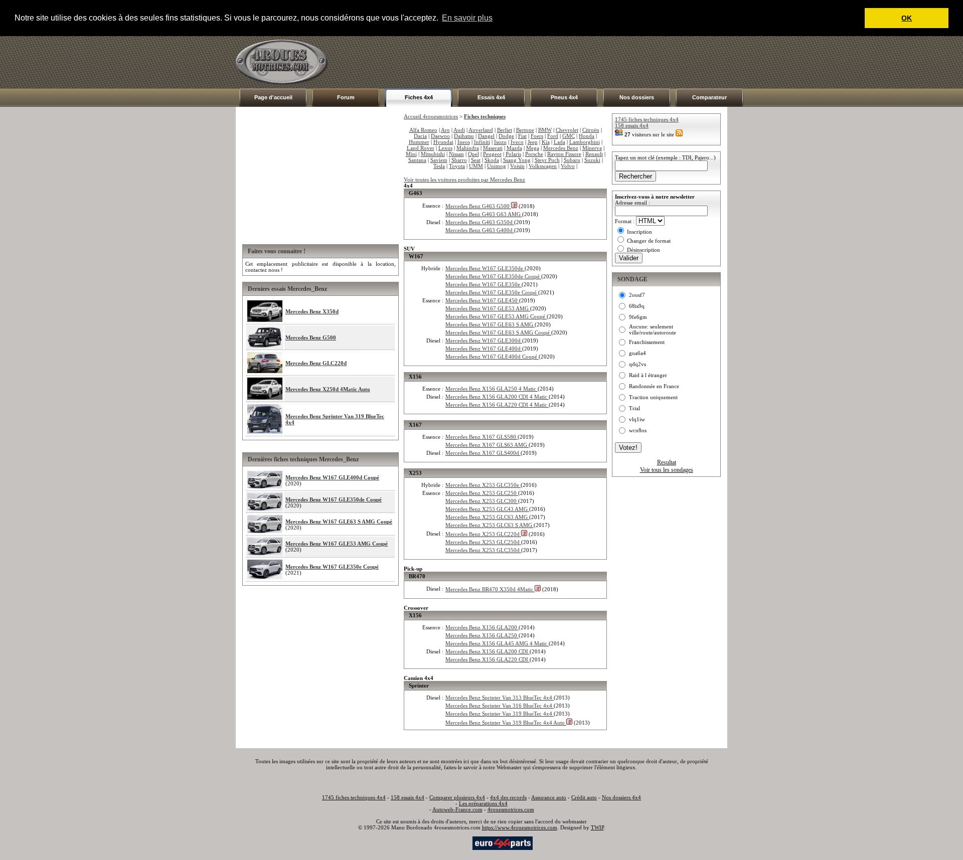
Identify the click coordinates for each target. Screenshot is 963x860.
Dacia (420, 136)
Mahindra (467, 148)
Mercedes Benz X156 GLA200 (482, 627)
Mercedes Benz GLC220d (316, 363)
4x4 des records (508, 797)
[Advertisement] (544, 62)
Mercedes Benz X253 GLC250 (481, 493)
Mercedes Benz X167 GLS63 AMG (487, 445)
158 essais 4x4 (632, 125)
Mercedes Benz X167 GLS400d (483, 453)
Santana (417, 160)
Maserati (493, 148)
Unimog (496, 166)
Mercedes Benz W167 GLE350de (485, 268)
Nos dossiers (636, 97)
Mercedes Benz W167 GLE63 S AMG (490, 324)
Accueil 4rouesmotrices (431, 116)
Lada (559, 142)
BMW (545, 130)
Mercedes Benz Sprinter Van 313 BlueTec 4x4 (499, 698)
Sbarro (459, 160)
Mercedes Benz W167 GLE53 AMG (487, 308)
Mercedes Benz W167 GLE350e (483, 284)
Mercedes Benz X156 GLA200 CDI (487, 651)
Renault (594, 154)
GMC (568, 136)
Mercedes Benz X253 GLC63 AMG (487, 517)
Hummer (419, 142)
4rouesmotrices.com (511, 809)
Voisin (517, 166)
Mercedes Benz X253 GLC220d (483, 534)
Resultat (666, 462)
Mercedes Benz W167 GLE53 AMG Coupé (336, 544)
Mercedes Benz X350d (312, 311)
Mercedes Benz (560, 148)
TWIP (597, 827)
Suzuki (592, 160)
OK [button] (906, 18)
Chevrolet (567, 130)
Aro (445, 130)
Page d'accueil (273, 97)
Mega (532, 148)
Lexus (445, 148)
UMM (476, 166)
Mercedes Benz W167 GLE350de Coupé (333, 499)
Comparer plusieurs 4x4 (457, 797)
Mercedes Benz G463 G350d (479, 222)
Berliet (504, 130)
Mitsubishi (433, 154)
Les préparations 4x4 (483, 803)
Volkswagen (543, 166)
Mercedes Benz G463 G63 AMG (483, 214)
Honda (586, 136)
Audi (459, 130)
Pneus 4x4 (564, 97)
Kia (546, 142)
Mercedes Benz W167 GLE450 (482, 300)
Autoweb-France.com (457, 809)
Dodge (506, 136)
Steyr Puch (547, 160)
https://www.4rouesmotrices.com (519, 827)
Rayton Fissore (564, 154)
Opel (473, 154)
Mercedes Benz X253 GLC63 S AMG (489, 525)
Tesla (439, 166)
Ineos (463, 142)
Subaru (572, 160)
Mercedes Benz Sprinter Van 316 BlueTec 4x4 (499, 706)
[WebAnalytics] (451, 842)
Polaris (513, 154)
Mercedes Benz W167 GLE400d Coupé (332, 477)
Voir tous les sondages (666, 469)
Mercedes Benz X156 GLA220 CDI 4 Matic (497, 405)
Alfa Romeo (423, 130)
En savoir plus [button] (467, 18)
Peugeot (492, 154)
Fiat (522, 136)
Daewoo (440, 136)
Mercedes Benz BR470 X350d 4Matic (490, 589)
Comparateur (709, 97)
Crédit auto (584, 797)
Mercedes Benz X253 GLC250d (483, 542)
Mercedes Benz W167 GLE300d (483, 340)
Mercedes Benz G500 (310, 337)
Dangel (486, 136)
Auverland (480, 130)
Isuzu (500, 142)
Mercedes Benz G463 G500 (478, 206)
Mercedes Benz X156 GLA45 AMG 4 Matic (497, 643)
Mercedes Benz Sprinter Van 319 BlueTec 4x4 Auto (505, 723)
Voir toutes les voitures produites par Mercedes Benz (464, 180)
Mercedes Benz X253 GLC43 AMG (487, 509)
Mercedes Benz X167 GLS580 (481, 437)
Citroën (590, 130)
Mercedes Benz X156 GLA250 (482, 635)
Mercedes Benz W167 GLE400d (483, 349)
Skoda (492, 160)
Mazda (514, 148)
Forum (346, 97)
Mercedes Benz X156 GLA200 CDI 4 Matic (497, 397)
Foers (537, 136)
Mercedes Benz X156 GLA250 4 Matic (491, 389)
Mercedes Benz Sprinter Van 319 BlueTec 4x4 (499, 714)
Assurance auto (548, 797)
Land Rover (420, 148)
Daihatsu (464, 136)
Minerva (592, 148)
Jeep (533, 142)
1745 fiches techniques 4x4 (647, 119)
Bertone (525, 130)
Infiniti (482, 142)
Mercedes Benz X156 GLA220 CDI (487, 659)
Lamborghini (584, 142)
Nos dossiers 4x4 (621, 797)
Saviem (438, 160)
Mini (411, 154)
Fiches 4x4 (419, 97)
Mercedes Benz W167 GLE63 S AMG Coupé (338, 522)
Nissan (456, 154)
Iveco (517, 142)
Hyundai (443, 142)
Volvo (568, 166)
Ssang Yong (517, 160)
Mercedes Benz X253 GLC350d (483, 550)
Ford (552, 136)
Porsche (534, 154)
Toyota (457, 166)
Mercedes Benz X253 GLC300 (481, 501)
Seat (475, 160)
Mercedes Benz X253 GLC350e (483, 485)
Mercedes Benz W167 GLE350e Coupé (332, 567)
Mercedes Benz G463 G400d (479, 230)
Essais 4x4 (491, 97)
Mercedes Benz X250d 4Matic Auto (327, 389)
